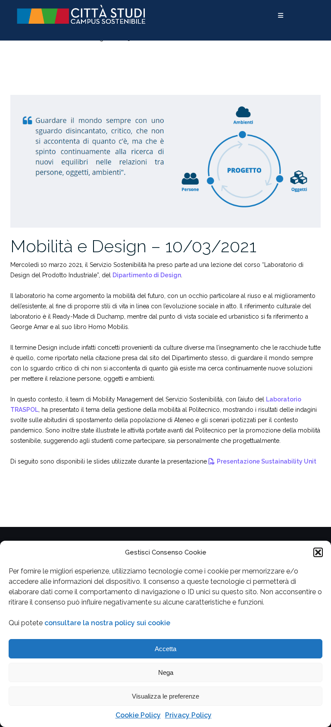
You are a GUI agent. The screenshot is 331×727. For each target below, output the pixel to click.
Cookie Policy (138, 715)
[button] (318, 552)
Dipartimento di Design (146, 275)
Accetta (165, 648)
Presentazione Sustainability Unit (266, 461)
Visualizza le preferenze (165, 696)
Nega (165, 672)
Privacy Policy (188, 715)
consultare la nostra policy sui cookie (107, 623)
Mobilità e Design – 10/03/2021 (133, 246)
